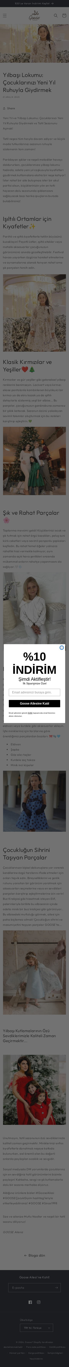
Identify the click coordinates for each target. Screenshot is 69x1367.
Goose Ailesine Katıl (34, 703)
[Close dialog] (62, 648)
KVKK (30, 713)
